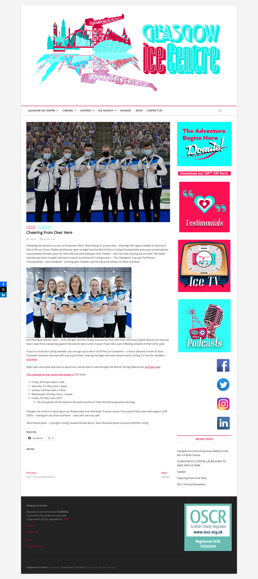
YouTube (150, 366)
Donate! (125, 110)
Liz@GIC (32, 239)
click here (31, 359)
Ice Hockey (105, 110)
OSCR (66, 519)
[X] (3, 289)
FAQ (28, 539)
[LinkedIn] (3, 294)
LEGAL (30, 525)
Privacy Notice (34, 546)
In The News (44, 226)
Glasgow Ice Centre (41, 110)
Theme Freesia (67, 567)
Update (181, 471)
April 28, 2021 (49, 239)
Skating (85, 110)
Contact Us (154, 110)
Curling (67, 110)
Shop (139, 110)
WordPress (80, 567)
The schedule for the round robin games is (50, 374)
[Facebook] (3, 284)
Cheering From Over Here (192, 478)
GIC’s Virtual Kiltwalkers (191, 484)
